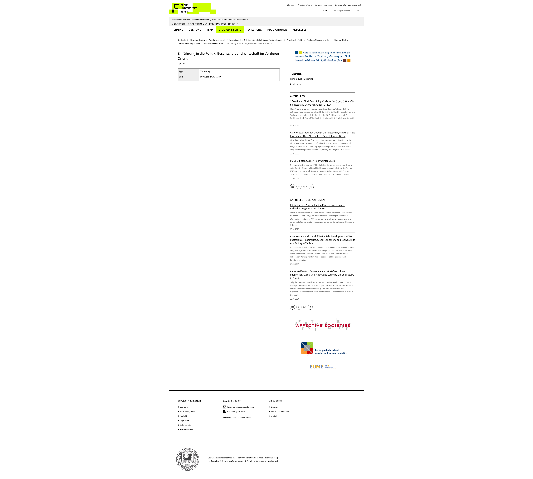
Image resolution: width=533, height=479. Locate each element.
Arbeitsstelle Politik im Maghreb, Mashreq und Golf (205, 24)
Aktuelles (299, 29)
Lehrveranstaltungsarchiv (189, 43)
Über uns (195, 29)
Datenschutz (340, 4)
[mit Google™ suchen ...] (358, 10)
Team (210, 29)
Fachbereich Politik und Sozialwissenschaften (191, 20)
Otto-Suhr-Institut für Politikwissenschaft (230, 20)
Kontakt (318, 4)
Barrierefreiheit (354, 4)
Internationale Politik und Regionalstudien (264, 40)
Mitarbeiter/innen (304, 4)
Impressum (328, 4)
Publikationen (277, 29)
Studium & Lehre (230, 29)
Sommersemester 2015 (213, 43)
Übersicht (297, 83)
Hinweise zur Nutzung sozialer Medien (237, 417)
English (274, 416)
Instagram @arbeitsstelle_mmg (240, 407)
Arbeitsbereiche (235, 40)
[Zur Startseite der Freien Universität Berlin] (192, 8)
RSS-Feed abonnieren (280, 411)
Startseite (291, 4)
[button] (324, 10)
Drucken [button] (274, 407)
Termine (177, 29)
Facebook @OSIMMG (236, 411)
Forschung (254, 29)
